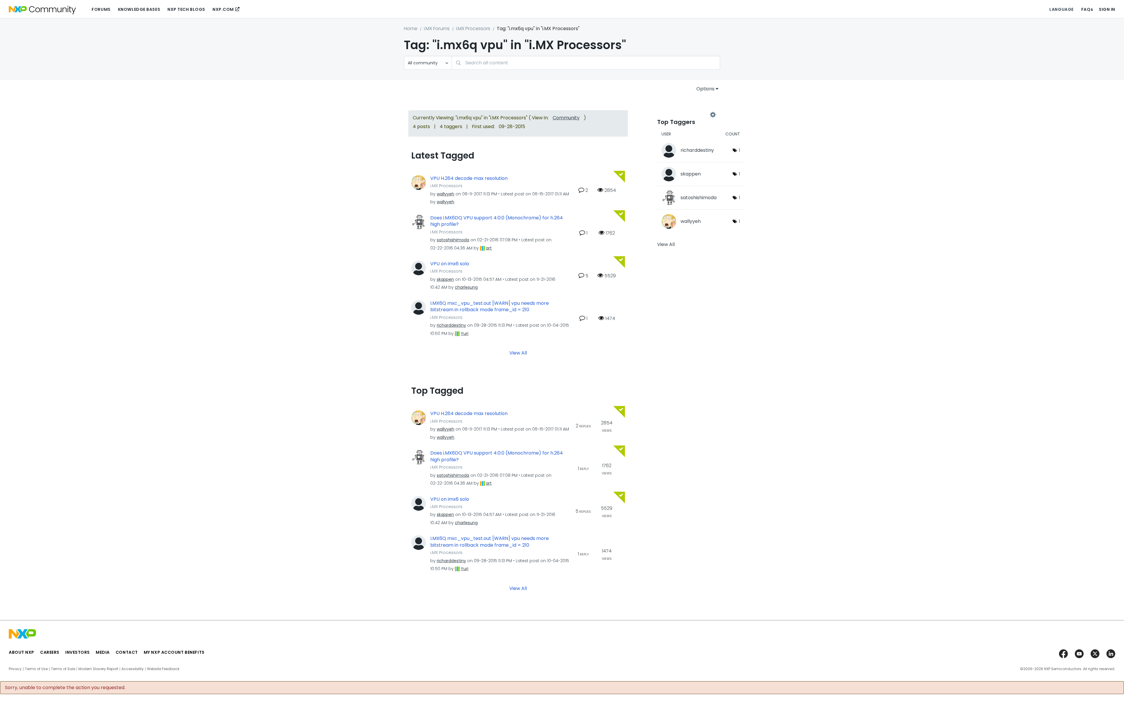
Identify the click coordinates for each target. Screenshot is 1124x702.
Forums (101, 9)
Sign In (1107, 9)
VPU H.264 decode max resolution (469, 178)
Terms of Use (36, 669)
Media (103, 652)
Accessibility (132, 669)
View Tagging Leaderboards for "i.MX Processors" (685, 115)
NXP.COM (223, 9)
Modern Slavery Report (98, 669)
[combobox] (586, 63)
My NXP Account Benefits (174, 652)
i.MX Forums (437, 28)
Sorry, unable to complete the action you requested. (65, 687)
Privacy (15, 669)
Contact (127, 652)
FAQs (1087, 9)
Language (1061, 9)
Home (410, 28)
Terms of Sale (63, 669)
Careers (49, 652)
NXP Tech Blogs (186, 9)
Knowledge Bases (139, 9)
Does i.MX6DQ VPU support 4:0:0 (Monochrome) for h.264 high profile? (496, 221)
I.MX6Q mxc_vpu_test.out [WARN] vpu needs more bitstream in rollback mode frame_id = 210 (489, 306)
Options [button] (705, 88)
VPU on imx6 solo (449, 264)
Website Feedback (163, 669)
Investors (77, 652)
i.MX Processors (473, 28)
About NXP (21, 652)
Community (566, 117)
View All (518, 353)
